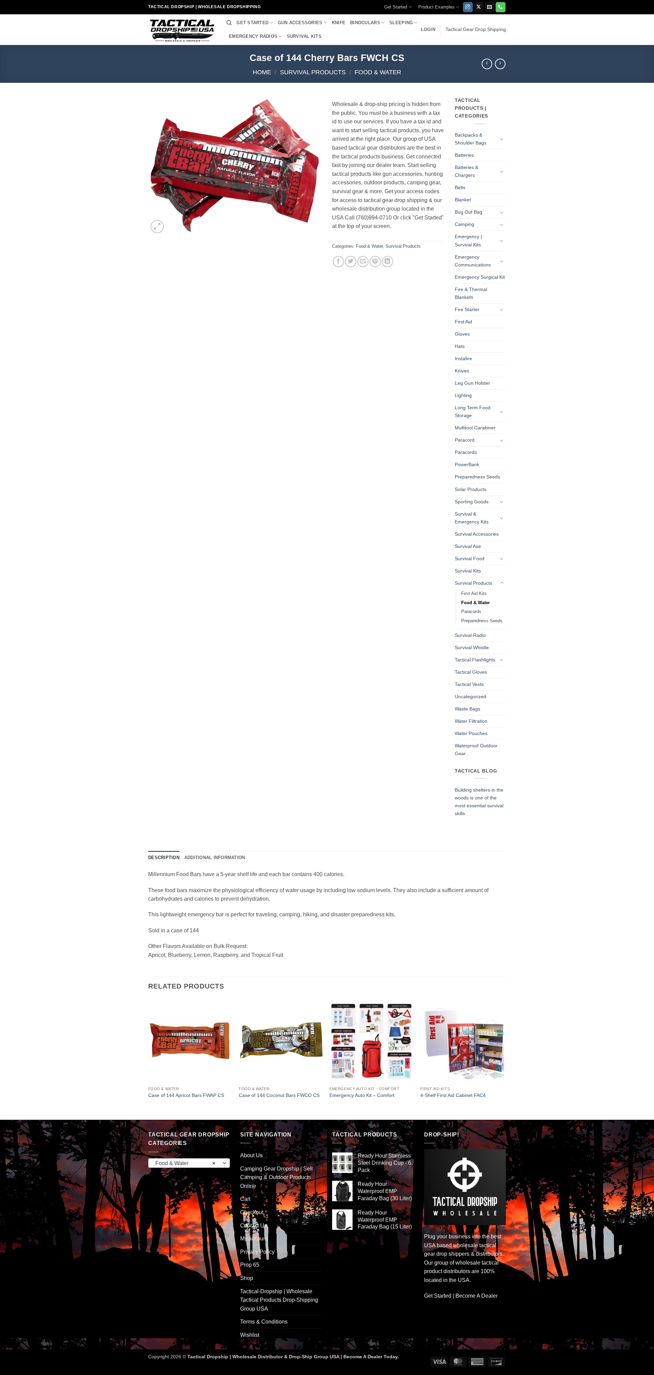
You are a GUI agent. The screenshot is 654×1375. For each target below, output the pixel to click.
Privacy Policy (257, 1252)
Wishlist (249, 1335)
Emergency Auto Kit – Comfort (361, 1095)
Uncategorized (470, 696)
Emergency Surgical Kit (480, 277)
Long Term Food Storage (472, 411)
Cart (245, 1199)
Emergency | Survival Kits (468, 240)
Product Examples (436, 7)
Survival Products (313, 72)
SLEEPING (401, 22)
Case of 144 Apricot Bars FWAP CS (186, 1095)
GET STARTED (252, 22)
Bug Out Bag (468, 212)
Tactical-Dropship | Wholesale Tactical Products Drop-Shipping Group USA (279, 1300)
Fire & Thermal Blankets (471, 293)
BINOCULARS (365, 22)
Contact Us (253, 1225)
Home (262, 72)
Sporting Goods (471, 501)
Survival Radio (470, 635)
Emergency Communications (473, 261)
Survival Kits (468, 571)
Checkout (251, 1212)
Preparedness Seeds (477, 476)
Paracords (466, 452)
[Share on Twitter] (350, 261)
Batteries (464, 155)
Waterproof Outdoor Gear (476, 749)
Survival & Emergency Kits (471, 517)
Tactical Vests (469, 684)
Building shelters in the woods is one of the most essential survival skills (479, 801)
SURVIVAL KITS (304, 36)
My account (254, 1238)
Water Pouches (471, 733)
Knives (462, 370)
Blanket (463, 199)
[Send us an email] (490, 7)
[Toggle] (502, 139)
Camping (464, 224)
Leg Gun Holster (472, 383)
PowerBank (467, 464)
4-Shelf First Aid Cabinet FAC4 (453, 1095)
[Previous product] (500, 64)
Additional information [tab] (214, 857)
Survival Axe (468, 546)
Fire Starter (467, 309)
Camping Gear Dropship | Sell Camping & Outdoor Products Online (276, 1177)
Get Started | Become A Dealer (461, 1296)
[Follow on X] (479, 7)
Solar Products (470, 489)
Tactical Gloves (471, 672)
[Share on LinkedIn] (387, 261)
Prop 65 (249, 1265)
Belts (460, 187)
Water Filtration (471, 721)
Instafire (463, 358)
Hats (460, 346)
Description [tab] (164, 857)
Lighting (463, 395)
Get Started (395, 7)
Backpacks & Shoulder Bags (470, 139)
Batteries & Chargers (466, 171)
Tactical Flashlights (475, 659)
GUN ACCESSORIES (300, 22)
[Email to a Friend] (363, 261)
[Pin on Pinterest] (375, 261)
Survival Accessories (477, 534)
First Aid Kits (474, 593)
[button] (428, 29)
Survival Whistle (472, 647)
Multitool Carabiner (475, 427)
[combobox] (189, 1163)
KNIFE (338, 22)
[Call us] (500, 7)
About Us (251, 1155)
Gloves (462, 334)
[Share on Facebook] (338, 261)
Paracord (464, 440)
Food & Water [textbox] (185, 1163)
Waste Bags (467, 709)
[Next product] (487, 64)
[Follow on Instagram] (468, 7)
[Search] (229, 22)
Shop (246, 1278)
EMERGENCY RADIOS (253, 36)
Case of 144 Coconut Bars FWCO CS (279, 1095)
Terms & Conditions (263, 1322)
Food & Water (378, 72)
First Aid (463, 321)
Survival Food (469, 558)
